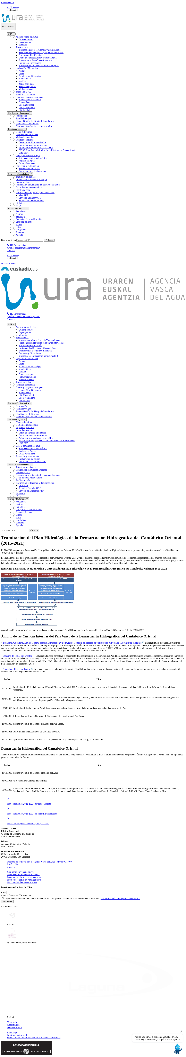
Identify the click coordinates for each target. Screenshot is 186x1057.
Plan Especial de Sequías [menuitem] (27, 123)
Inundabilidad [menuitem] (25, 78)
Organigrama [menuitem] (25, 42)
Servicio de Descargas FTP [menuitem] (31, 200)
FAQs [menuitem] (18, 205)
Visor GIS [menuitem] (23, 195)
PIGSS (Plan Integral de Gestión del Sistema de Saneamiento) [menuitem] (47, 150)
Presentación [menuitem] (21, 115)
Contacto (11, 250)
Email (4, 892)
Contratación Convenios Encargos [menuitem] (31, 179)
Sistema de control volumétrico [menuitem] (33, 158)
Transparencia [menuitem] (22, 47)
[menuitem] (16, 245)
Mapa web (12, 1022)
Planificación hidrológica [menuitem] (30, 76)
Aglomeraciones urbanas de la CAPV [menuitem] (36, 147)
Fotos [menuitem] (18, 227)
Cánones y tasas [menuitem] (23, 182)
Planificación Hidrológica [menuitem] (18, 113)
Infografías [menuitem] (21, 229)
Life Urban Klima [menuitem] (27, 107)
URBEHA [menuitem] (23, 153)
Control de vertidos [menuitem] (24, 139)
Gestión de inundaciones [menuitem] (27, 134)
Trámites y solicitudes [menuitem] (25, 177)
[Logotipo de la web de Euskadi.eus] (19, 270)
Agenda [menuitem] (19, 235)
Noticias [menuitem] (19, 214)
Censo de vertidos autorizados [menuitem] (32, 142)
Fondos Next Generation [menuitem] (30, 99)
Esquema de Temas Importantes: (18, 656)
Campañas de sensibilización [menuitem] (29, 219)
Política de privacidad (17, 1035)
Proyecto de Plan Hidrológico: (17, 669)
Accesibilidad (13, 1025)
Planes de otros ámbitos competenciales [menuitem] (34, 126)
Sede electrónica (14, 1027)
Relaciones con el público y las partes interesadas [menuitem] (41, 52)
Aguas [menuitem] (22, 71)
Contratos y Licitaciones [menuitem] (30, 63)
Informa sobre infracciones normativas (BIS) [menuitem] (39, 65)
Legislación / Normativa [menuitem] (27, 68)
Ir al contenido (7, 2)
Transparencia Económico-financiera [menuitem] (35, 60)
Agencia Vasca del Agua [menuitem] (27, 36)
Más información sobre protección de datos (120, 898)
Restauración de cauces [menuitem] (29, 168)
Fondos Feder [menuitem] (25, 102)
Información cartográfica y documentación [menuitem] (35, 192)
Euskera (14, 895)
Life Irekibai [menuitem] (24, 110)
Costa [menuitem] (21, 73)
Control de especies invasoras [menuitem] (32, 171)
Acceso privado (8, 263)
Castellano (26, 895)
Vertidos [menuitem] (22, 81)
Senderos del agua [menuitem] (24, 222)
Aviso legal (12, 1032)
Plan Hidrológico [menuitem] (23, 118)
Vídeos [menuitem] (19, 224)
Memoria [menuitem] (23, 44)
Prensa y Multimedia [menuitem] (17, 208)
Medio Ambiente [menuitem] (26, 89)
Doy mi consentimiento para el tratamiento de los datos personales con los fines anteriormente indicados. (72, 898)
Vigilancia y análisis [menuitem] (25, 137)
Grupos (4, 895)
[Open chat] (177, 1048)
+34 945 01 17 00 (39, 861)
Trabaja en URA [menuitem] (23, 91)
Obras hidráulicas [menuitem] (24, 132)
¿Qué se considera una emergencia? (23, 248)
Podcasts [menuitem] (20, 232)
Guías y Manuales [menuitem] (27, 163)
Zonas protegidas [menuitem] (26, 84)
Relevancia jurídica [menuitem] (27, 86)
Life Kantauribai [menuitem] (26, 105)
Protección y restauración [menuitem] (27, 166)
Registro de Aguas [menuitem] (27, 160)
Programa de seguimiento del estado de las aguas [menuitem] (38, 184)
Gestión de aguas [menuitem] (16, 129)
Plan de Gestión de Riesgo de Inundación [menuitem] (35, 121)
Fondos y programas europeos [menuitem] (29, 97)
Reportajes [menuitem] (20, 216)
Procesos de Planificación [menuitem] (30, 55)
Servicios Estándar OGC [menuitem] (30, 198)
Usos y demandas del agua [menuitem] (28, 155)
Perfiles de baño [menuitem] (23, 190)
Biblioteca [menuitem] (20, 203)
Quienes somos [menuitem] (26, 39)
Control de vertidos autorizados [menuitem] (33, 145)
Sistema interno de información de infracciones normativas (33, 1037)
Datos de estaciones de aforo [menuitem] (29, 187)
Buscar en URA (8, 240)
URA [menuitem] (10, 34)
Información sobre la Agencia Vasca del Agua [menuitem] (39, 50)
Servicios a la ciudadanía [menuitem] (19, 174)
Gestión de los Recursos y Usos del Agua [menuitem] (38, 57)
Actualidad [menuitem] (21, 211)
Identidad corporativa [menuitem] (25, 94)
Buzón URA (13, 864)
